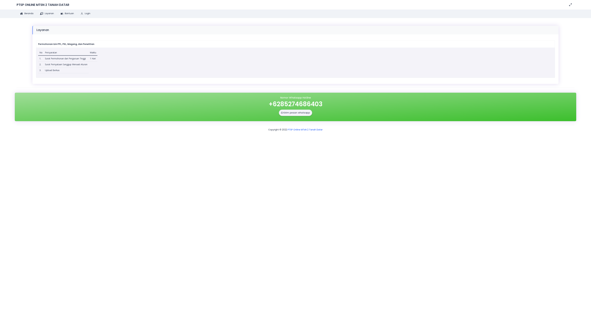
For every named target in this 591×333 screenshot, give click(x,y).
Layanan (49, 13)
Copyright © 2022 (277, 129)
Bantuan (69, 13)
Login (87, 13)
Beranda (28, 13)
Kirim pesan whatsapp (296, 112)
